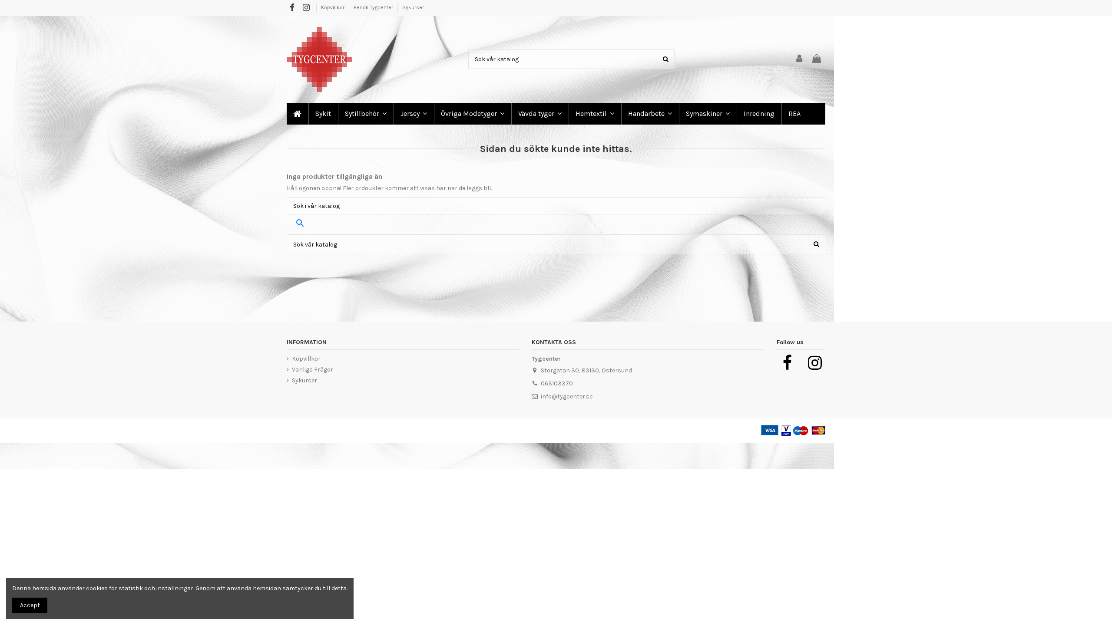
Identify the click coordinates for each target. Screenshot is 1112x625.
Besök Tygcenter (374, 7)
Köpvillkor (333, 7)
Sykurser (413, 7)
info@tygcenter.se (566, 396)
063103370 (557, 383)
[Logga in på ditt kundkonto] (799, 59)
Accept (30, 605)
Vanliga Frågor (312, 369)
